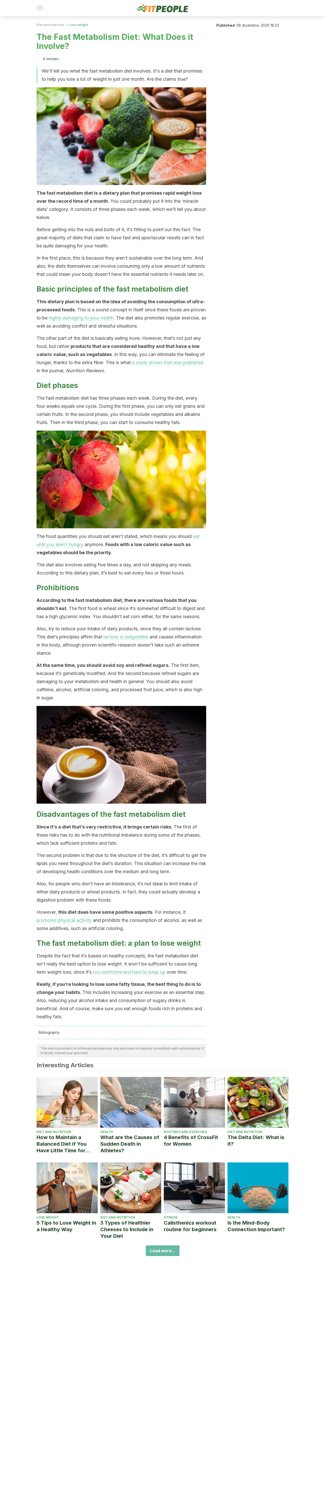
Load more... (162, 1250)
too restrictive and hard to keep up (129, 972)
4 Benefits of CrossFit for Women (191, 1140)
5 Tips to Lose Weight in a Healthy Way (66, 1226)
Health (106, 1132)
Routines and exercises (185, 1132)
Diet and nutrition (50, 25)
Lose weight (78, 25)
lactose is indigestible (125, 636)
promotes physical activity (64, 920)
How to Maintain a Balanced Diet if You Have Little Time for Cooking (62, 1144)
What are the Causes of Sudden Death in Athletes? (129, 1144)
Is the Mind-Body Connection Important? (256, 1226)
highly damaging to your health (81, 317)
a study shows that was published (167, 362)
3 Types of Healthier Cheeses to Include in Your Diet (126, 1229)
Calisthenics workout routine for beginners (190, 1226)
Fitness (170, 1217)
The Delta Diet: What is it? (256, 1140)
